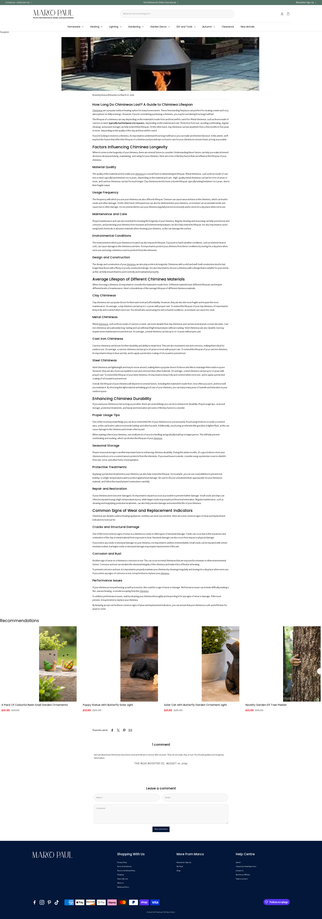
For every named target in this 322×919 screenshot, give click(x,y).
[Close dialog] (214, 429)
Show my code (132, 486)
